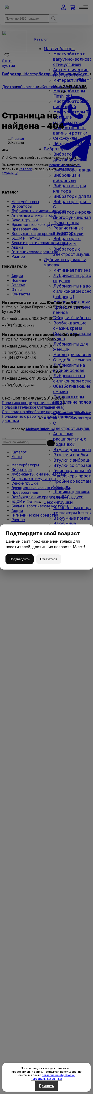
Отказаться (48, 559)
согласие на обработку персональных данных (53, 1076)
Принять (46, 1086)
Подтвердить (20, 559)
